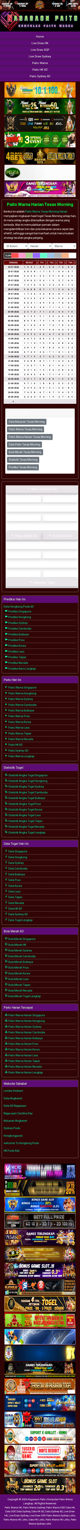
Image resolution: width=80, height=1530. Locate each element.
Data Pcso (14, 880)
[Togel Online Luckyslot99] (40, 1353)
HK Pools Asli (11, 1150)
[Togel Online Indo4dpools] (40, 1337)
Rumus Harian (61, 498)
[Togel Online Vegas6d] (40, 1237)
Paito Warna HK (13, 1507)
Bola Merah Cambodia (22, 956)
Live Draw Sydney (40, 56)
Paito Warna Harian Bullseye (25, 1038)
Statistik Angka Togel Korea (25, 809)
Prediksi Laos (16, 651)
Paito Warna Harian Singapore (26, 1015)
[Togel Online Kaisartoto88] (40, 1320)
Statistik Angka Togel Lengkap (26, 832)
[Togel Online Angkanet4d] (40, 1436)
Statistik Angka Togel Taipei (25, 821)
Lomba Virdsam (13, 1090)
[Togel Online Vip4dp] (40, 1370)
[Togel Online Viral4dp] (40, 189)
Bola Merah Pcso (18, 967)
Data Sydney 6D (18, 914)
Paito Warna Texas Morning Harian (46, 211)
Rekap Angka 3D (61, 517)
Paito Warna (40, 63)
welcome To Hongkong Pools (21, 1143)
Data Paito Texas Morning (24, 444)
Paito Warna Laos (19, 727)
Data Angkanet (13, 1098)
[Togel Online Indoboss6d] (40, 1188)
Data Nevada (16, 903)
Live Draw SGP (40, 50)
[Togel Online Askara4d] (40, 1254)
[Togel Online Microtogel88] (40, 1171)
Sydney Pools (12, 1128)
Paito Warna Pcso (19, 716)
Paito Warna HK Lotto (16, 1519)
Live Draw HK (40, 43)
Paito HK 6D (40, 69)
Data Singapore (17, 851)
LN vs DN (43, 564)
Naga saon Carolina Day (18, 1113)
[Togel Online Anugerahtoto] (40, 1403)
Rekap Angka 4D (25, 536)
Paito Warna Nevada (20, 739)
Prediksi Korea (17, 645)
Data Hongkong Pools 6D (19, 606)
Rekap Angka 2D (43, 526)
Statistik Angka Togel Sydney (26, 786)
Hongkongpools (13, 1135)
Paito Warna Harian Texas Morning (40, 204)
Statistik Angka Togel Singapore (28, 775)
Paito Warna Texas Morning (25, 429)
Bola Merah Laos (18, 979)
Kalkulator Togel (43, 582)
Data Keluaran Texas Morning (27, 421)
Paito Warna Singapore (22, 687)
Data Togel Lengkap (20, 920)
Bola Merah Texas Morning (25, 452)
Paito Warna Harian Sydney (25, 1026)
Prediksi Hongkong (19, 617)
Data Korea (15, 885)
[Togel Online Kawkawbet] (40, 1221)
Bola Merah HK (17, 944)
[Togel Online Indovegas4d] (40, 1485)
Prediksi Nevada (18, 662)
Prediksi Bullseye (18, 634)
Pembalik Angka (25, 554)
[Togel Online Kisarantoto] (40, 156)
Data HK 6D (15, 908)
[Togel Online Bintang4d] (40, 1270)
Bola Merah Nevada (20, 990)
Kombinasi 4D (25, 573)
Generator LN (25, 498)
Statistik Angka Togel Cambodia (28, 792)
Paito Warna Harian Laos (23, 1055)
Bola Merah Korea (19, 973)
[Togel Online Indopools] (40, 1452)
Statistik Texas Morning (23, 459)
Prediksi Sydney (18, 622)
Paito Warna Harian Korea (24, 1049)
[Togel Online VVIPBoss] (40, 90)
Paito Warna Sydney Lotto (60, 1515)
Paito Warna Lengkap (21, 756)
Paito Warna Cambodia (22, 704)
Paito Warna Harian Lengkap (25, 1072)
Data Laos (14, 891)
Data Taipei (15, 897)
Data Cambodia (17, 868)
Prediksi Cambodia (19, 628)
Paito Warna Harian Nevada (25, 1066)
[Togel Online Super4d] (40, 123)
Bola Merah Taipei (19, 984)
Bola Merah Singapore (22, 939)
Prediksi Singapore (19, 611)
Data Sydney (16, 862)
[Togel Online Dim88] (40, 106)
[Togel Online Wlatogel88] (40, 1287)
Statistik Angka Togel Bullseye (26, 798)
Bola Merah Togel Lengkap (24, 996)
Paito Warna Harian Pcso (23, 1043)
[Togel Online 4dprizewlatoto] (40, 1303)
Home (40, 36)
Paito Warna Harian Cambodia (26, 1032)
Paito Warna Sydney (20, 699)
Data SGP (10, 1511)
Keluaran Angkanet (15, 1120)
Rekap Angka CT (25, 517)
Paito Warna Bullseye (21, 710)
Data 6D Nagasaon (15, 1105)
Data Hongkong (17, 857)
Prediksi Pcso (16, 640)
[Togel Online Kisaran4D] (40, 139)
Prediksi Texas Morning (23, 467)
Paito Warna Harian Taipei (24, 1061)
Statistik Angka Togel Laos (24, 815)
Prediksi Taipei (17, 657)
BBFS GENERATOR (43, 489)
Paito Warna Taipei (19, 733)
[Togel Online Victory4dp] (40, 1204)
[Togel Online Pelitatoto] (40, 172)
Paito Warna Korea (19, 722)
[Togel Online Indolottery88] (40, 1419)
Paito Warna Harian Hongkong (26, 1020)
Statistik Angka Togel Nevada (26, 826)
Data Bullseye (16, 874)
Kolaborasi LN (62, 573)
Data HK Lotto (36, 1519)
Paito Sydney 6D (40, 76)
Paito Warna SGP (55, 1507)
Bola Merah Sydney (20, 950)
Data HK (70, 1507)
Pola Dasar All (62, 536)
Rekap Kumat (43, 508)
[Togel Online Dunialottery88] (40, 1386)
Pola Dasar (43, 545)
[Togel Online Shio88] (40, 1469)
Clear (8, 255)
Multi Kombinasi (61, 554)
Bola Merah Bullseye (20, 961)
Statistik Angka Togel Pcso (24, 803)
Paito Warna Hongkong (22, 693)
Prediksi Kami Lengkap (22, 668)
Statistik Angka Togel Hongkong (27, 781)
